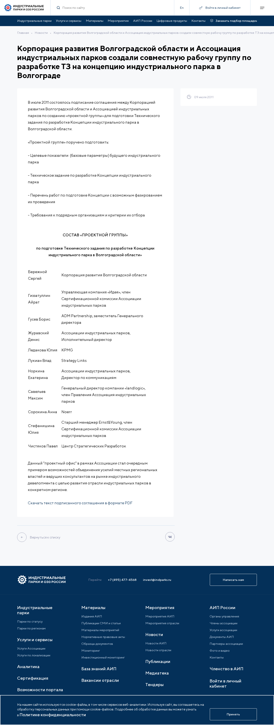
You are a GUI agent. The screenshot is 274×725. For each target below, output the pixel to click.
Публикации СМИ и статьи (101, 623)
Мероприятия (118, 20)
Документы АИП (222, 637)
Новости (41, 32)
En (182, 7)
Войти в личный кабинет (225, 683)
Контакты (198, 20)
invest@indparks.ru (157, 579)
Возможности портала (40, 689)
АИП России (142, 20)
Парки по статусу (30, 621)
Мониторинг (90, 650)
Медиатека (157, 672)
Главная (23, 32)
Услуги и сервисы (68, 20)
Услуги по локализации (33, 655)
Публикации (157, 661)
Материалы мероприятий (100, 630)
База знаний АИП (98, 668)
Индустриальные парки (34, 20)
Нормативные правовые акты (103, 637)
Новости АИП (156, 643)
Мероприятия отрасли (162, 623)
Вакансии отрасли (100, 680)
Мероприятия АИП (159, 616)
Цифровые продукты (171, 20)
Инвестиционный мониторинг (103, 657)
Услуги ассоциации (223, 630)
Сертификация (32, 678)
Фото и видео (220, 650)
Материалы (94, 20)
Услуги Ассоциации (31, 648)
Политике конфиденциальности (52, 714)
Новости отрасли (158, 650)
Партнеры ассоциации (226, 643)
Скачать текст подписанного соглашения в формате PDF (80, 503)
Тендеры (154, 684)
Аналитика (28, 666)
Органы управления (224, 616)
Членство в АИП (226, 668)
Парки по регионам (31, 628)
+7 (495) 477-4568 (122, 579)
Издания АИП (91, 616)
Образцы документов (97, 643)
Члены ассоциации (223, 623)
